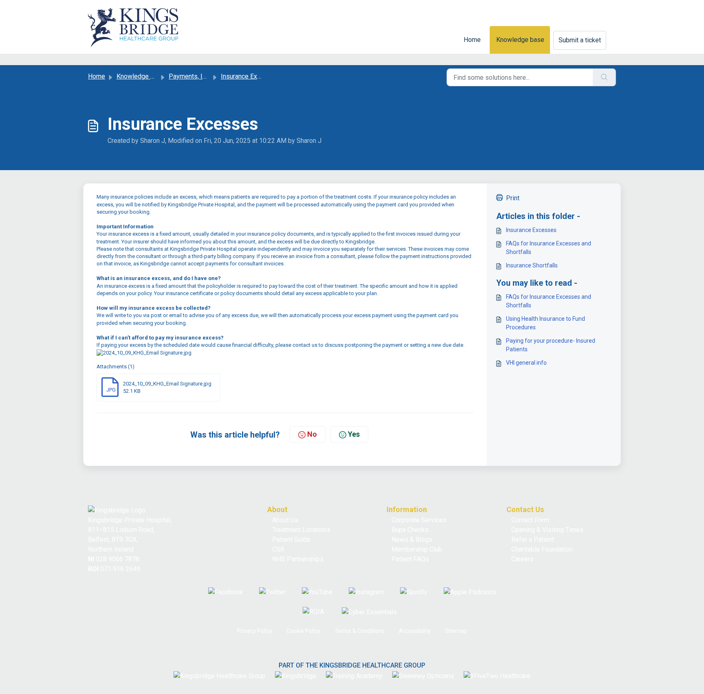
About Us (285, 520)
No (312, 434)
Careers (522, 559)
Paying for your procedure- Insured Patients (550, 344)
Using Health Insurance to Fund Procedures (545, 323)
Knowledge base (520, 40)
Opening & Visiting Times (547, 530)
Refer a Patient (532, 539)
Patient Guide (291, 539)
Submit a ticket (580, 40)
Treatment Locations (301, 530)
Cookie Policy (303, 631)
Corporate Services (419, 520)
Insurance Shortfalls (532, 265)
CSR (278, 549)
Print (512, 198)
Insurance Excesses (531, 230)
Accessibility (415, 631)
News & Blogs (412, 539)
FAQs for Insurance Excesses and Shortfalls (548, 247)
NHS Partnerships (297, 559)
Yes (354, 434)
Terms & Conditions (359, 631)
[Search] (604, 77)
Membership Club (417, 549)
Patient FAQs (410, 559)
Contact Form (530, 520)
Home (472, 40)
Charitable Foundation (542, 549)
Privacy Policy (254, 631)
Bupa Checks (410, 530)
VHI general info (526, 362)
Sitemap (456, 631)
